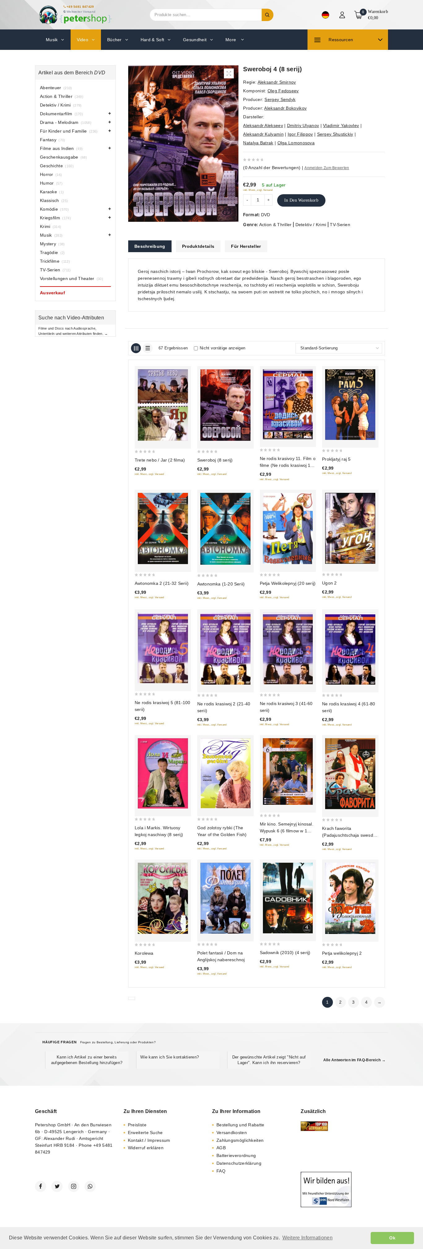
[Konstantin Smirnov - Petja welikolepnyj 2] (350, 898)
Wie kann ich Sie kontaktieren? (169, 1057)
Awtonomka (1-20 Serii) (221, 583)
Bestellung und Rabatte (240, 1124)
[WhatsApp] (90, 1186)
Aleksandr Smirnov (277, 82)
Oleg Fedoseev (283, 90)
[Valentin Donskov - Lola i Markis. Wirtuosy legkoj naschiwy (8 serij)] (163, 773)
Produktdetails (198, 246)
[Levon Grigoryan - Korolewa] (163, 898)
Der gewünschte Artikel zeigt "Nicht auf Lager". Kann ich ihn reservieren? (269, 1060)
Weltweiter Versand (81, 11)
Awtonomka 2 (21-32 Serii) (162, 583)
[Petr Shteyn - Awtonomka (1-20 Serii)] (225, 529)
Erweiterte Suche (145, 1132)
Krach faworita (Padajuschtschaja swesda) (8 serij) (349, 835)
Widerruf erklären (146, 1147)
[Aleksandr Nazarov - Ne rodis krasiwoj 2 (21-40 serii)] (225, 648)
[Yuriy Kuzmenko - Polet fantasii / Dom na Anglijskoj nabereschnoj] (225, 898)
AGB (221, 1147)
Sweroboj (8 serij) (215, 460)
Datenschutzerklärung (238, 1163)
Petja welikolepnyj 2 (342, 953)
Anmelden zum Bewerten (326, 168)
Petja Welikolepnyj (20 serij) (288, 583)
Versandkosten (231, 1132)
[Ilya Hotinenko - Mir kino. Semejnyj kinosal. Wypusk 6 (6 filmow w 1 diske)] (288, 771)
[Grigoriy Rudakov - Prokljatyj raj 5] (350, 404)
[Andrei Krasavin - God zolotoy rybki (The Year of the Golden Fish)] (225, 773)
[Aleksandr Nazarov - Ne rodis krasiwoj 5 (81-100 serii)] (163, 647)
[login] (342, 15)
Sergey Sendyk (279, 99)
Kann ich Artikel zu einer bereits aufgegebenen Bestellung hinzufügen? (87, 1060)
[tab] (150, 246)
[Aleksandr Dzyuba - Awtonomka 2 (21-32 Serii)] (163, 528)
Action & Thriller (275, 224)
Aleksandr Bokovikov (285, 108)
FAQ (220, 1170)
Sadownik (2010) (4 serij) (285, 952)
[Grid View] (136, 348)
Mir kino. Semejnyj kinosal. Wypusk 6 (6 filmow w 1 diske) (286, 831)
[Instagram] (73, 1186)
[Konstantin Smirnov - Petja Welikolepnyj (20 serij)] (288, 528)
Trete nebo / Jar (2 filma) (160, 460)
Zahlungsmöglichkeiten (240, 1140)
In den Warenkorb (301, 200)
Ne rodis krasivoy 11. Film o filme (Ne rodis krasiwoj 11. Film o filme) (288, 465)
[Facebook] (40, 1186)
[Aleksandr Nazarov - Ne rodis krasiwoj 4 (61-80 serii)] (350, 648)
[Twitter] (57, 1186)
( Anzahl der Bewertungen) (271, 167)
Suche (267, 15)
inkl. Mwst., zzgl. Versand (258, 190)
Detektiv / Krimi (310, 224)
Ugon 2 (329, 583)
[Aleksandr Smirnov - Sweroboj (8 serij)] (225, 405)
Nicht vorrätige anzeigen (222, 348)
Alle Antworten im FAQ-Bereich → (354, 1060)
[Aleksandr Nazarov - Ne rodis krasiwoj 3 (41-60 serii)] (288, 648)
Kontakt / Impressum (149, 1140)
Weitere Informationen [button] (307, 1237)
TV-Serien (340, 224)
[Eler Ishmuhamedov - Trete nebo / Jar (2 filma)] (163, 405)
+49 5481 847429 (80, 6)
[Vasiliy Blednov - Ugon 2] (350, 528)
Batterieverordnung (236, 1155)
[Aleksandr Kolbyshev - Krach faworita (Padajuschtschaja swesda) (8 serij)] (350, 773)
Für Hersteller (246, 246)
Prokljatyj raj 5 (336, 459)
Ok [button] (392, 1237)
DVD (265, 214)
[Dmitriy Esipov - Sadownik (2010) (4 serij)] (288, 898)
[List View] (148, 348)
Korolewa (144, 953)
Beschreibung (149, 246)
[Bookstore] (75, 14)
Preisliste (137, 1124)
